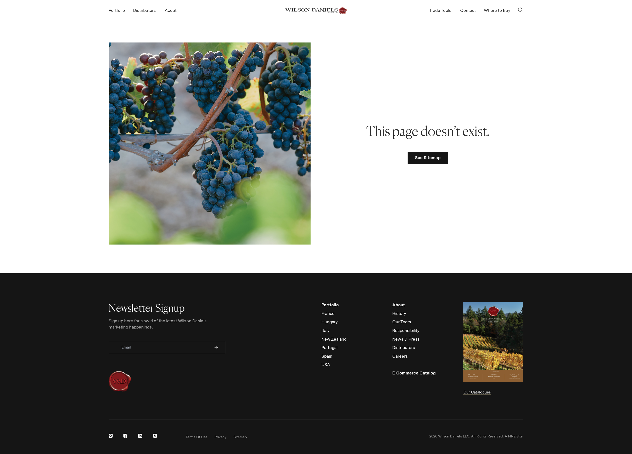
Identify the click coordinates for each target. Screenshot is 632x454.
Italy (325, 330)
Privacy (220, 437)
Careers (400, 356)
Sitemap (240, 437)
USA (325, 364)
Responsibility (405, 330)
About (398, 304)
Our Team (401, 321)
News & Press (406, 339)
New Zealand (334, 339)
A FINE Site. (514, 436)
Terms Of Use (196, 437)
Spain (326, 356)
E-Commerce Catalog (414, 373)
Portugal (329, 347)
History (399, 313)
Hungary (329, 321)
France (328, 313)
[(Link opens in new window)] (111, 436)
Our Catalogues (477, 392)
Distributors (403, 347)
